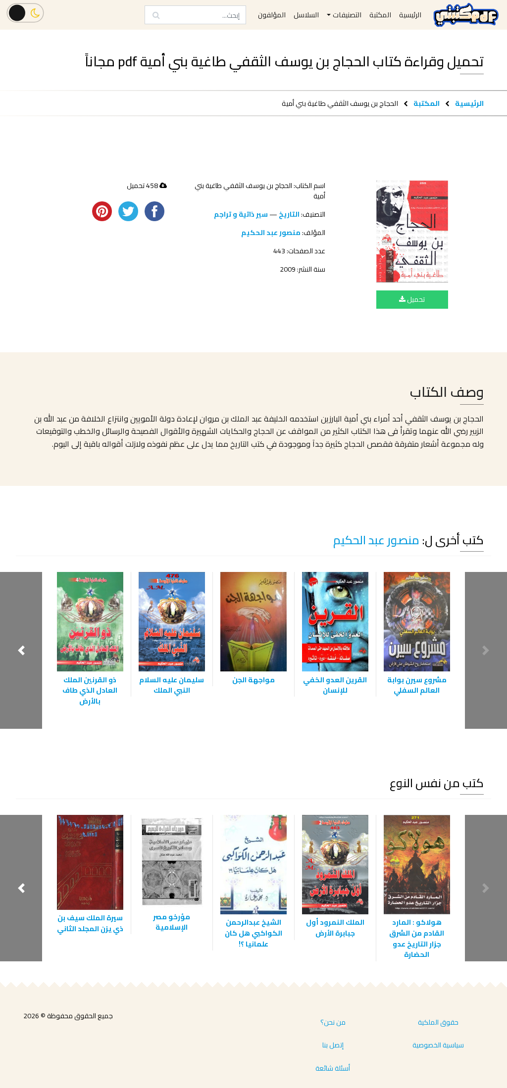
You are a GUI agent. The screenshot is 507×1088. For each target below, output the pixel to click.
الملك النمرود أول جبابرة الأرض (335, 927)
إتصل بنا (333, 1045)
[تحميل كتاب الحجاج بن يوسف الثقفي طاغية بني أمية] (412, 232)
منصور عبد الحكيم (271, 232)
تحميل (415, 299)
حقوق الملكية (438, 1022)
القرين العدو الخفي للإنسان (335, 685)
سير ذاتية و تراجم (241, 214)
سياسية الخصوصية (438, 1045)
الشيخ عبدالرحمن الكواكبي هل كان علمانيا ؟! (253, 932)
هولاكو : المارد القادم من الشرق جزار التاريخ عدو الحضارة (416, 938)
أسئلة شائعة (332, 1068)
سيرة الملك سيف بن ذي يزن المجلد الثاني (90, 923)
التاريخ (289, 214)
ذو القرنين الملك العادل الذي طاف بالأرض (89, 690)
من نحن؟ (333, 1022)
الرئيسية (469, 103)
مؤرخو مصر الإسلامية (171, 922)
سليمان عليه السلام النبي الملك (171, 685)
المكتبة (426, 103)
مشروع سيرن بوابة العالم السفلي (417, 685)
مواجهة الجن (253, 679)
